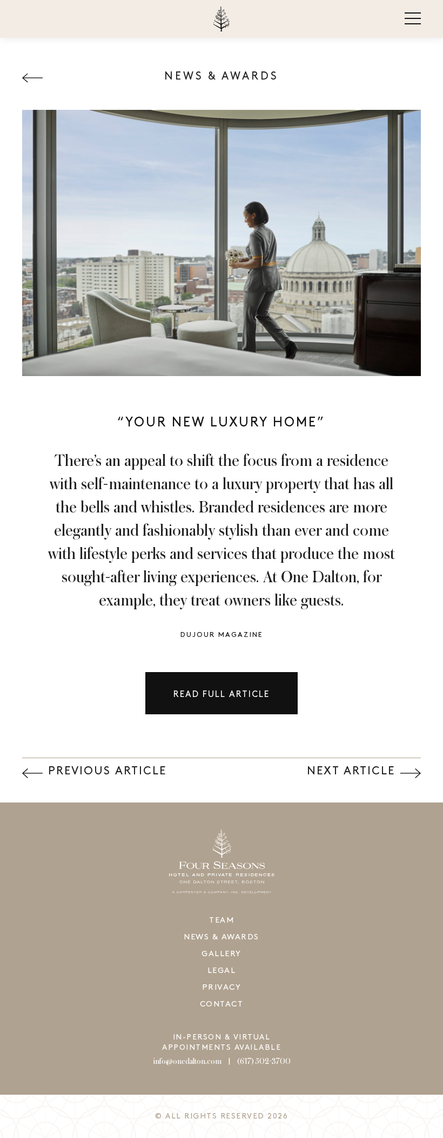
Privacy (221, 987)
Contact (222, 1004)
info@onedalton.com (187, 1061)
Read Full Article (221, 694)
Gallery (221, 954)
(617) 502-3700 (264, 1061)
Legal (221, 971)
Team (221, 920)
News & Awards (221, 937)
